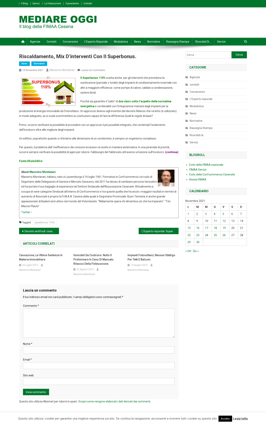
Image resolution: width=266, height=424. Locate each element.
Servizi (36, 3)
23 (197, 235)
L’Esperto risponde (96, 41)
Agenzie (35, 41)
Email (27, 359)
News (137, 41)
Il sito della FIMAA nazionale (206, 164)
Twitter (25, 212)
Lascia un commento (93, 70)
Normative (153, 41)
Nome (27, 343)
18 (215, 228)
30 (197, 242)
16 (197, 228)
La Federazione (52, 3)
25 (215, 235)
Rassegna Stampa (177, 41)
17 (206, 228)
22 (189, 235)
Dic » (196, 251)
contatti (194, 84)
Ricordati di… (203, 41)
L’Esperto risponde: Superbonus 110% (160, 231)
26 (224, 235)
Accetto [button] (225, 418)
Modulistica (121, 41)
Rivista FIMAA (197, 179)
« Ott (188, 251)
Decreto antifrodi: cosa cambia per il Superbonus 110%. (42, 231)
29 (189, 242)
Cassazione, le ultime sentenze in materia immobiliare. (41, 257)
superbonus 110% (44, 222)
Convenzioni (70, 41)
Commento (31, 305)
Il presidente (72, 3)
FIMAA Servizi (197, 169)
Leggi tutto (240, 418)
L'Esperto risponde (201, 99)
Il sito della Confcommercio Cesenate (212, 174)
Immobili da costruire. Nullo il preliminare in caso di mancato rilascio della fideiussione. (93, 259)
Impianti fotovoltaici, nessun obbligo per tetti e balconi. (151, 257)
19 (224, 228)
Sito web (28, 375)
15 (189, 228)
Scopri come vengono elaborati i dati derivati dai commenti (114, 401)
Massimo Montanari (62, 70)
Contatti (88, 3)
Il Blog (24, 3)
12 (224, 221)
